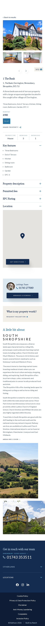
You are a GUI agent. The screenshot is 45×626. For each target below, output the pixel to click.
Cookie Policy (22, 596)
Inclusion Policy (22, 618)
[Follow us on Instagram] (23, 584)
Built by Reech (31, 623)
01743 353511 (19, 557)
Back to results (10, 17)
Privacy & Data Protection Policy (22, 600)
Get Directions (17, 262)
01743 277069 (26, 288)
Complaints (22, 614)
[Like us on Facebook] (17, 584)
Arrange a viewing (22, 295)
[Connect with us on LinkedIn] (28, 584)
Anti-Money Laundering (22, 609)
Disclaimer (22, 605)
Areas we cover (10, 439)
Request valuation (16, 317)
